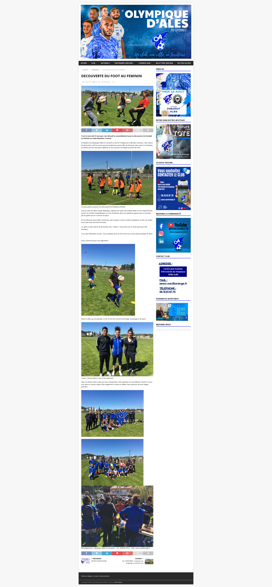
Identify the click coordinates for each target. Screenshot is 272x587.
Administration (104, 576)
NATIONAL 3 (105, 63)
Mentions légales (86, 576)
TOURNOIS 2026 (144, 63)
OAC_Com (97, 82)
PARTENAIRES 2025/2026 (124, 63)
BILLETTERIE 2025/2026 (164, 63)
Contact (96, 576)
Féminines (107, 82)
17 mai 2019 (87, 82)
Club (93, 63)
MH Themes (118, 582)
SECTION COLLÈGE (184, 63)
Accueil (84, 63)
